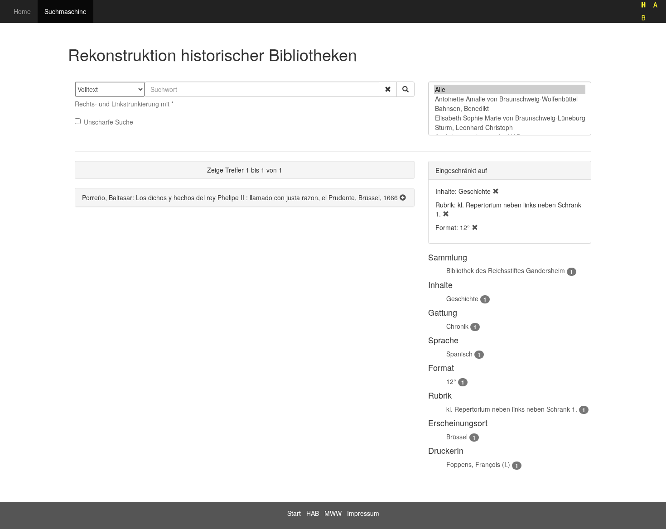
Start (294, 513)
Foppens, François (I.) (478, 464)
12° (451, 381)
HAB (312, 513)
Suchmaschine (65, 11)
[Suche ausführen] (405, 89)
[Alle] (509, 89)
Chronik (457, 326)
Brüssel (457, 436)
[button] (388, 89)
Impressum (363, 513)
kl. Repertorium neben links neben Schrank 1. (511, 409)
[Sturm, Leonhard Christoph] (509, 127)
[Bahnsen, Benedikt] (509, 108)
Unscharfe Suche (108, 121)
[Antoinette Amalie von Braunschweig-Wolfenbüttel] (509, 99)
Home (22, 11)
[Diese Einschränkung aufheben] (495, 191)
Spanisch (459, 353)
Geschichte (462, 298)
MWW (333, 513)
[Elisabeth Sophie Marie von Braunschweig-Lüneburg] (509, 118)
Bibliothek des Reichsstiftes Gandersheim (505, 270)
